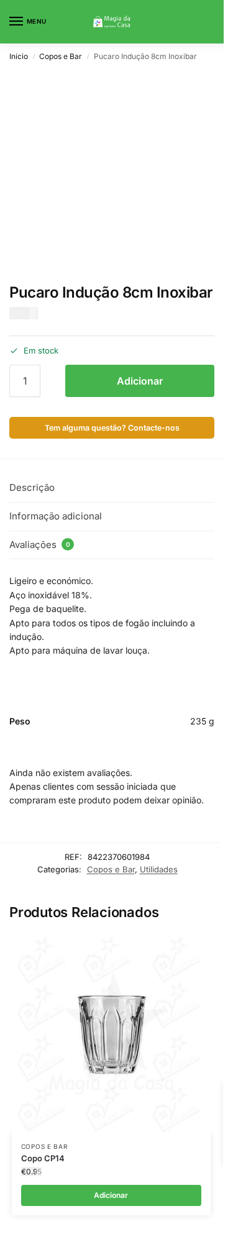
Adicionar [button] (111, 1195)
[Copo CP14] (111, 1033)
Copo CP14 (43, 1158)
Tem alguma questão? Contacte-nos (112, 427)
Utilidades (159, 869)
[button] (204, 21)
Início (18, 56)
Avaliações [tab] (39, 544)
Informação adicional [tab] (55, 516)
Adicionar (140, 381)
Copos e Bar (60, 56)
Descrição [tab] (32, 487)
